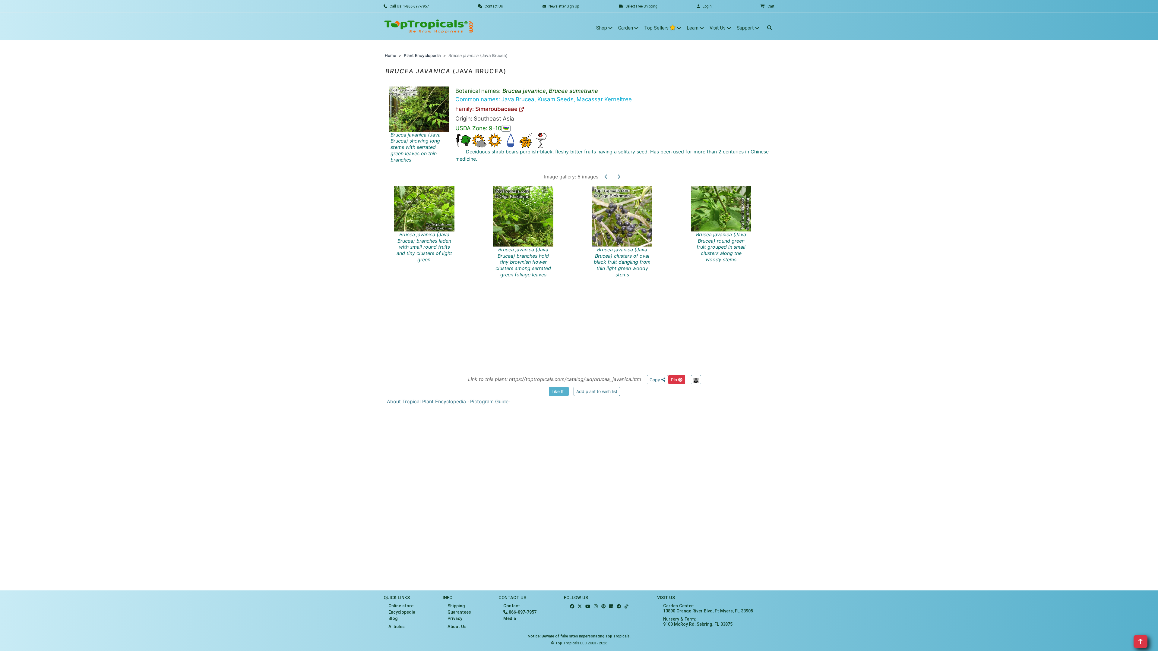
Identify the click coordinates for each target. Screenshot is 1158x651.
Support (746, 28)
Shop (602, 28)
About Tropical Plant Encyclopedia (426, 401)
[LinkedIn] (611, 606)
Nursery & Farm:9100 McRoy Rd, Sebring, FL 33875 (697, 622)
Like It (558, 391)
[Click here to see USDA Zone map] (506, 128)
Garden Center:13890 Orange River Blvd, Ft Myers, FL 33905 (708, 608)
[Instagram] (596, 606)
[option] (584, 274)
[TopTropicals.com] (429, 26)
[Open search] (769, 26)
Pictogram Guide (489, 401)
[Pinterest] (603, 606)
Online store (400, 606)
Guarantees (459, 612)
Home (390, 55)
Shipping (456, 606)
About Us (457, 626)
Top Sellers (657, 28)
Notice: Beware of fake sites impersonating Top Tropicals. (579, 636)
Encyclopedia (401, 612)
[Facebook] (572, 606)
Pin (674, 379)
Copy (655, 379)
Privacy (455, 618)
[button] (767, 6)
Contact (511, 606)
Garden (626, 28)
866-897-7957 (522, 612)
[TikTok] (626, 606)
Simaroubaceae (497, 108)
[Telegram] (619, 606)
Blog (393, 618)
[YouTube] (587, 606)
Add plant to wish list (596, 391)
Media (509, 618)
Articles (396, 626)
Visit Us (718, 28)
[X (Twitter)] (580, 606)
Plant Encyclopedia (422, 55)
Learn (693, 28)
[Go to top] (1140, 641)
